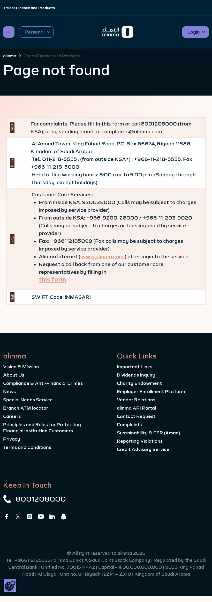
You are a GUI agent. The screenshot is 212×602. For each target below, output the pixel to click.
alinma (9, 56)
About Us (13, 375)
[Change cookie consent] (10, 585)
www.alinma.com (102, 256)
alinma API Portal (136, 408)
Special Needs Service (28, 399)
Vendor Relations (136, 399)
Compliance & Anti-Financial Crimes (43, 383)
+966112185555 (32, 560)
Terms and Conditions (27, 447)
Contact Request (136, 416)
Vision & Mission (21, 366)
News (9, 391)
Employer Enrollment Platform (151, 391)
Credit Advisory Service (143, 449)
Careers (12, 416)
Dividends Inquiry (136, 375)
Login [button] (193, 32)
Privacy (11, 439)
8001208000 (41, 499)
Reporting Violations (140, 441)
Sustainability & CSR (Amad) (148, 433)
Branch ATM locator (25, 408)
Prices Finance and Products (29, 8)
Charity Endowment (139, 383)
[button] (36, 32)
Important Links (134, 366)
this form (52, 279)
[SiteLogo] (117, 32)
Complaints (129, 424)
